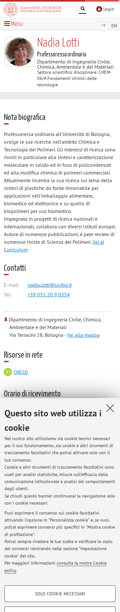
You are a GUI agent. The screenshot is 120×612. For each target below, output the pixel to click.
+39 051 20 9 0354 (49, 294)
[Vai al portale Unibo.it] (32, 9)
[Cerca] (82, 9)
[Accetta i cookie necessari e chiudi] (110, 408)
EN (114, 26)
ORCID (21, 372)
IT (104, 26)
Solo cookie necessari (60, 594)
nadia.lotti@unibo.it (50, 285)
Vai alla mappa (83, 335)
